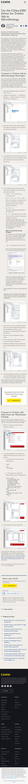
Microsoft (17, 758)
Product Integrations (5, 729)
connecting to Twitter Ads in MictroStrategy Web (13, 556)
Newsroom (17, 731)
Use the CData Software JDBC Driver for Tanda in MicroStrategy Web (15, 650)
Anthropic (17, 751)
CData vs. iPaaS (4, 736)
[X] (5, 686)
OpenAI (16, 763)
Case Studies (4, 754)
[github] (8, 686)
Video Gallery (4, 765)
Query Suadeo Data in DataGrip (13, 638)
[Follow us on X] (23, 26)
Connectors (3, 727)
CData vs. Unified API (5, 738)
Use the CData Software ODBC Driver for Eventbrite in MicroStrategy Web (14, 654)
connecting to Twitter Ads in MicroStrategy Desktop (12, 557)
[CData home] (7, 2)
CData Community (5, 751)
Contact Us (17, 743)
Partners (17, 738)
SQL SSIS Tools (18, 705)
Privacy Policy (11, 775)
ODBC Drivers (4, 700)
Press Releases (18, 729)
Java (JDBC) (4, 702)
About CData (18, 727)
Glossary (3, 763)
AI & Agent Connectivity (6, 731)
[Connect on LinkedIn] (26, 26)
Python (2, 707)
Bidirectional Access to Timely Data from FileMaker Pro (14, 659)
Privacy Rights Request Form (11, 778)
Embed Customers (5, 734)
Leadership (17, 736)
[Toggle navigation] (24, 2)
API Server (3, 709)
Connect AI (17, 702)
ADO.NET (3, 705)
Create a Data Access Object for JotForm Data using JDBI (13, 646)
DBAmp (16, 707)
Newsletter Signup (5, 761)
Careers (16, 741)
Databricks (17, 754)
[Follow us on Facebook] (21, 26)
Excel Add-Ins (4, 714)
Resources (3, 758)
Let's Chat (5, 691)
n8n (15, 761)
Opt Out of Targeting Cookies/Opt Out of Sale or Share (14, 781)
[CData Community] (11, 686)
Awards (16, 734)
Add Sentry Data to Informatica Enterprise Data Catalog (13, 630)
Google (16, 756)
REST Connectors (5, 712)
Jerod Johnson (10, 24)
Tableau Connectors (5, 719)
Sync (16, 700)
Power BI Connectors (5, 716)
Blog (2, 756)
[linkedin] (2, 686)
